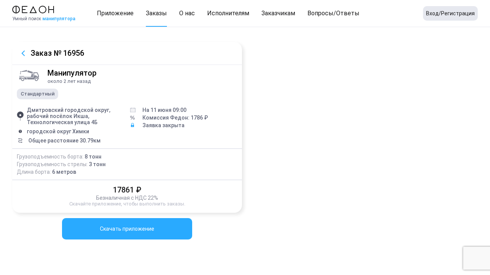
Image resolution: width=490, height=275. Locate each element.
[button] (115, 13)
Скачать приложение (127, 229)
